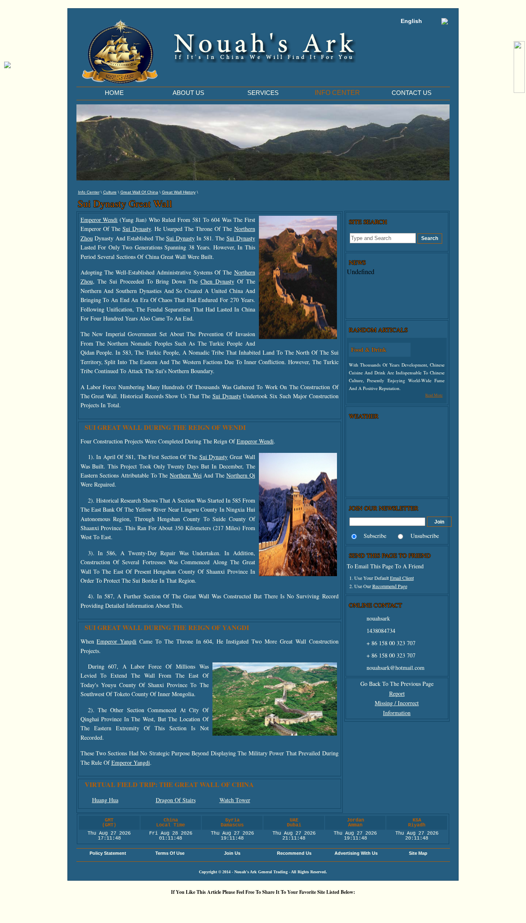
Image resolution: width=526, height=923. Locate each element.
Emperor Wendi (99, 220)
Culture (110, 192)
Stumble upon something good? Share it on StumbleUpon (240, 906)
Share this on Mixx (265, 906)
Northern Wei (186, 475)
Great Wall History (179, 192)
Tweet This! (191, 906)
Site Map (418, 853)
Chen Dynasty (217, 281)
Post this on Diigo (339, 906)
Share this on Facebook (363, 906)
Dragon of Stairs (176, 800)
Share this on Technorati (289, 906)
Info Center (88, 192)
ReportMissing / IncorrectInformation (397, 703)
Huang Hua (105, 800)
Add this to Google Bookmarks (141, 906)
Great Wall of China (139, 192)
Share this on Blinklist (314, 906)
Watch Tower (234, 800)
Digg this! (166, 906)
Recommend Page (389, 586)
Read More (434, 395)
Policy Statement (108, 853)
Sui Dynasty (136, 229)
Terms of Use (170, 853)
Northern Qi (240, 475)
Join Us (232, 853)
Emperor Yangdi (116, 641)
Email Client (402, 578)
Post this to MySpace (388, 906)
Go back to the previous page (397, 684)
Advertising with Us (356, 853)
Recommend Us (294, 853)
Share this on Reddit (215, 906)
